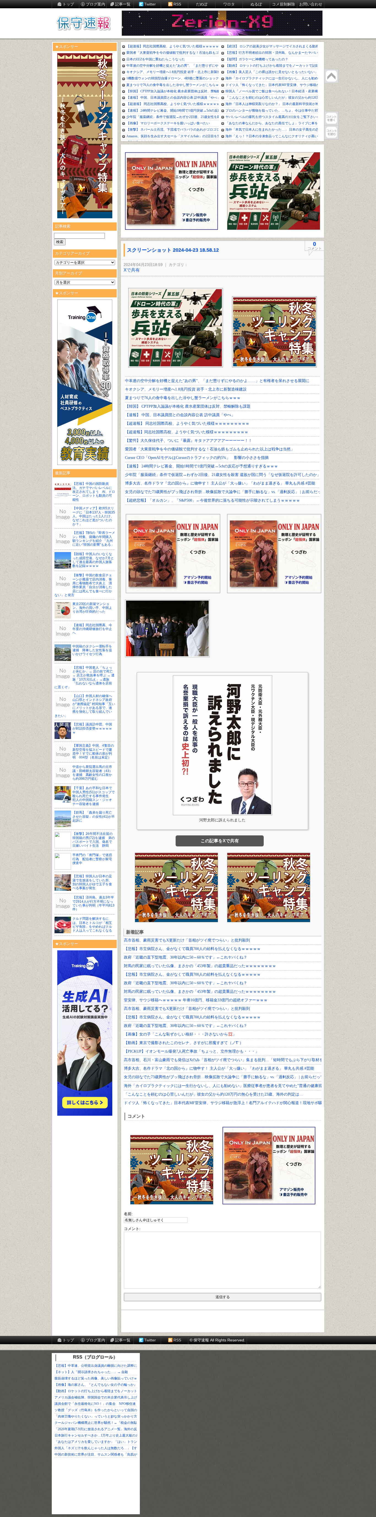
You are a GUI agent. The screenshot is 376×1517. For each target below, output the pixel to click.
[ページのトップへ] (331, 76)
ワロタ (229, 4)
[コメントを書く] (331, 118)
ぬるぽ (256, 4)
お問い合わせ (310, 4)
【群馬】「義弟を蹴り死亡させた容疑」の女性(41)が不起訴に (93, 816)
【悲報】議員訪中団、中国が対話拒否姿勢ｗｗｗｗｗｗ (92, 728)
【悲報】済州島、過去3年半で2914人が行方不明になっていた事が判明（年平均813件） (93, 903)
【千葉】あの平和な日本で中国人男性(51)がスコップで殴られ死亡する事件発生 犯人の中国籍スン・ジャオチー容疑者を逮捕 (93, 796)
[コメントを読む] (331, 132)
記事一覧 (122, 4)
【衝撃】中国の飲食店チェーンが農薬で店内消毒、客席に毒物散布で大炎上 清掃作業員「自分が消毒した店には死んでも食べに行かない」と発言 (83, 585)
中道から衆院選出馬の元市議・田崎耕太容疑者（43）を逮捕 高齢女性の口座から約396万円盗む (92, 773)
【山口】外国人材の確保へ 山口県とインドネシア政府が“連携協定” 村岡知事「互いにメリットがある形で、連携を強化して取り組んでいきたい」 (85, 706)
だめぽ (202, 4)
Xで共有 (132, 270)
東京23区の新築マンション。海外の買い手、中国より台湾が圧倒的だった (92, 608)
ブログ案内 (95, 4)
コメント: (132, 1228)
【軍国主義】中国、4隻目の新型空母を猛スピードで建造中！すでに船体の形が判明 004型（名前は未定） (93, 751)
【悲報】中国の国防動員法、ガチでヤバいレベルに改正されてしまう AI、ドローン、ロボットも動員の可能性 (93, 492)
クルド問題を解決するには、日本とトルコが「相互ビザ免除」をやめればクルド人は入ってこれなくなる (92, 924)
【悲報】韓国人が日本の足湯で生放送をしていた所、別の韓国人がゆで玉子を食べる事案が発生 (92, 882)
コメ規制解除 (283, 4)
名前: (128, 1214)
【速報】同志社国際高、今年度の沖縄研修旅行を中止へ (92, 629)
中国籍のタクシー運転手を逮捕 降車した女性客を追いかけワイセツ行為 (92, 650)
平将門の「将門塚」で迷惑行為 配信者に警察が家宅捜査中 (92, 859)
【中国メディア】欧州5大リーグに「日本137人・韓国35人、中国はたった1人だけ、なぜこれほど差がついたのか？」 (93, 516)
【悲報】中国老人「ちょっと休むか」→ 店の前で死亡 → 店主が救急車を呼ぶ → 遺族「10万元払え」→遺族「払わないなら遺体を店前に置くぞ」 (85, 677)
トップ (68, 4)
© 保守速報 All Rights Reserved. (217, 1340)
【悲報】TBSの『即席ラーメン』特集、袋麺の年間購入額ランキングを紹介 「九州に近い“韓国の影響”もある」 (93, 539)
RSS (177, 4)
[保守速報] (83, 24)
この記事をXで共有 (220, 840)
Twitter (150, 4)
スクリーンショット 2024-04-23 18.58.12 (173, 250)
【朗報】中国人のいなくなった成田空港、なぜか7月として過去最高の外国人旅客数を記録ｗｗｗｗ (93, 560)
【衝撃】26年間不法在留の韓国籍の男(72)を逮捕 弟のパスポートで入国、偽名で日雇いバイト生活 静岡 (93, 840)
